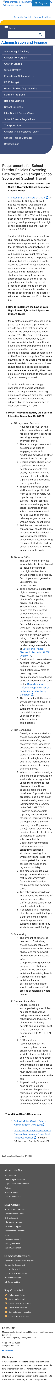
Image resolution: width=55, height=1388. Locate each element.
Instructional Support (13, 1226)
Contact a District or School (16, 1273)
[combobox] (22, 34)
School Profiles (42, 17)
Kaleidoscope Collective (15, 1231)
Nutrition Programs (14, 94)
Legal (7, 1235)
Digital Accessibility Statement (17, 1184)
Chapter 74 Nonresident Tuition (21, 131)
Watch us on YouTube (18, 1307)
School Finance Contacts (18, 137)
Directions (8, 1350)
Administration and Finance (24, 42)
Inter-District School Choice (19, 113)
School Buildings (13, 106)
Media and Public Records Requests (19, 1260)
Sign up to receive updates (20, 1312)
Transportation (12, 125)
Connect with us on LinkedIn (20, 1303)
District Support (11, 1218)
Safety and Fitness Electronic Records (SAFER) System (35, 652)
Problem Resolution (13, 1278)
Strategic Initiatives (12, 1243)
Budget (11, 83)
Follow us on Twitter (17, 1295)
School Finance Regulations (19, 119)
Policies (8, 1188)
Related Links (11, 143)
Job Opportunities (12, 1282)
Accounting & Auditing (16, 51)
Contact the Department (15, 1265)
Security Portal (22, 17)
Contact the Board (12, 1269)
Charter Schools (13, 63)
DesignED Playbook (15, 1179)
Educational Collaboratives (19, 76)
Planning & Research (13, 1239)
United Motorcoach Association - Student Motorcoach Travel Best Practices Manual (32, 1134)
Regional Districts (14, 100)
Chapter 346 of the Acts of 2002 (27, 197)
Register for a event (19, 1316)
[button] (40, 34)
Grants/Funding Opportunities (20, 88)
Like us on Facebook (17, 1299)
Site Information (11, 1192)
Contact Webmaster (13, 1196)
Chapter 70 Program (15, 57)
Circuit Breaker (12, 69)
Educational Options (13, 1222)
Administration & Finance (15, 1209)
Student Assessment (13, 1248)
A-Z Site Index (10, 1175)
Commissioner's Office (14, 1213)
